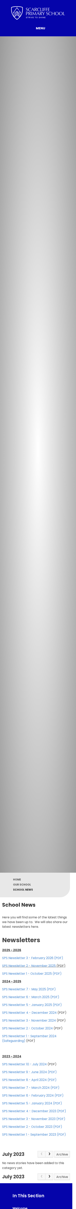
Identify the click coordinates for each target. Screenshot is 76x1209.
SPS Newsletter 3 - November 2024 (29, 1020)
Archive (62, 1154)
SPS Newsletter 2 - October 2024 (27, 1028)
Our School (22, 885)
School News (23, 890)
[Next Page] (49, 1154)
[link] (41, 1154)
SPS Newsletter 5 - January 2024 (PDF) (32, 1103)
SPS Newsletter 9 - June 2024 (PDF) (29, 1072)
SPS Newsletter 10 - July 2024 (24, 1064)
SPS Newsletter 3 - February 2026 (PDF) (33, 958)
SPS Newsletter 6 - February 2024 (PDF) (33, 1095)
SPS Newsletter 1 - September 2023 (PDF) (34, 1134)
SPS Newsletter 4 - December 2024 (29, 1012)
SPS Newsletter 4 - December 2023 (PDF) (34, 1111)
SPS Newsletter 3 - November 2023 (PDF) (33, 1119)
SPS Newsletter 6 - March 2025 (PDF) (30, 997)
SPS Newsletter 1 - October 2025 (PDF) (32, 973)
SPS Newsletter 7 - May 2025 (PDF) (29, 989)
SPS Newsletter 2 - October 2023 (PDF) (32, 1126)
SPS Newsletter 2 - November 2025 (29, 965)
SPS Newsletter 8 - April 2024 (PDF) (29, 1080)
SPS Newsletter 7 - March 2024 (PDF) (30, 1087)
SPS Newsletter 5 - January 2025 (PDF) (32, 1005)
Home (17, 879)
